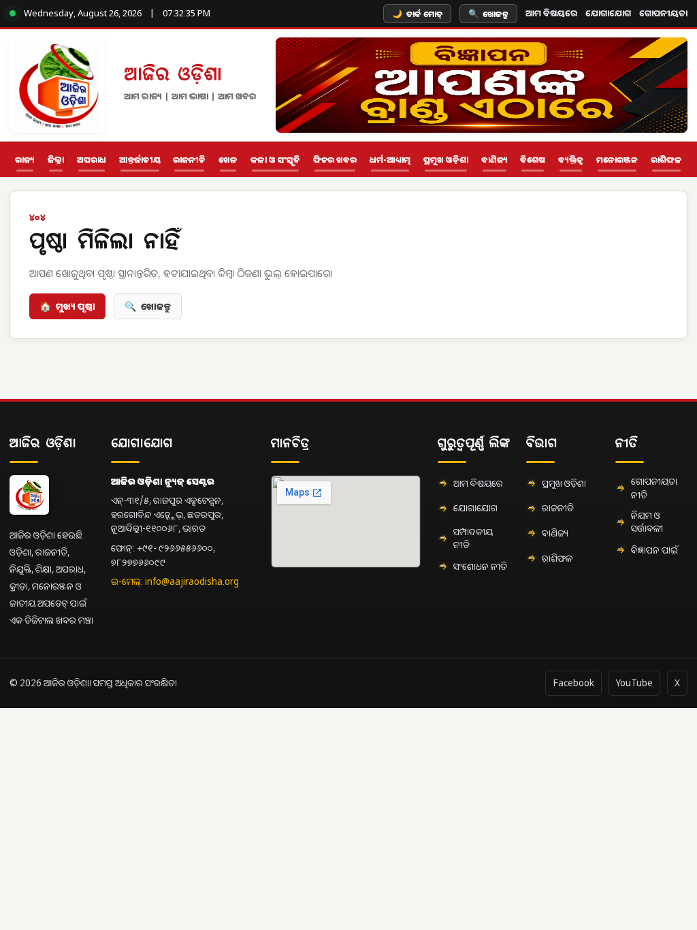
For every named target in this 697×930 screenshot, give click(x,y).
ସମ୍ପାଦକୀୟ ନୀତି (473, 538)
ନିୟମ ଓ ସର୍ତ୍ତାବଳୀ (647, 522)
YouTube (634, 683)
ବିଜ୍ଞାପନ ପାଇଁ (654, 550)
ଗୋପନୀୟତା (663, 13)
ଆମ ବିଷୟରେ (551, 13)
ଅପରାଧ (91, 159)
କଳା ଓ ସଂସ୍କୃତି (275, 159)
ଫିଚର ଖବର (335, 159)
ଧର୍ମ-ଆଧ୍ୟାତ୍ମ (390, 159)
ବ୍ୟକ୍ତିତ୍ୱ (570, 159)
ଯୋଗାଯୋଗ (608, 13)
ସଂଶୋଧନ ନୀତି (480, 566)
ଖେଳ (228, 159)
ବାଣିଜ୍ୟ (494, 159)
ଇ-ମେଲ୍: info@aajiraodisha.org (175, 581)
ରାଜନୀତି (189, 159)
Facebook (573, 683)
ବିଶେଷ (532, 159)
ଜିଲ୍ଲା (56, 159)
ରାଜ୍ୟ (25, 159)
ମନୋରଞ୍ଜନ (617, 159)
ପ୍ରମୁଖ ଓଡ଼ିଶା (445, 159)
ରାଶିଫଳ (666, 159)
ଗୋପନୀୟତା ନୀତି (654, 488)
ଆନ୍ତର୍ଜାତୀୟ (140, 159)
